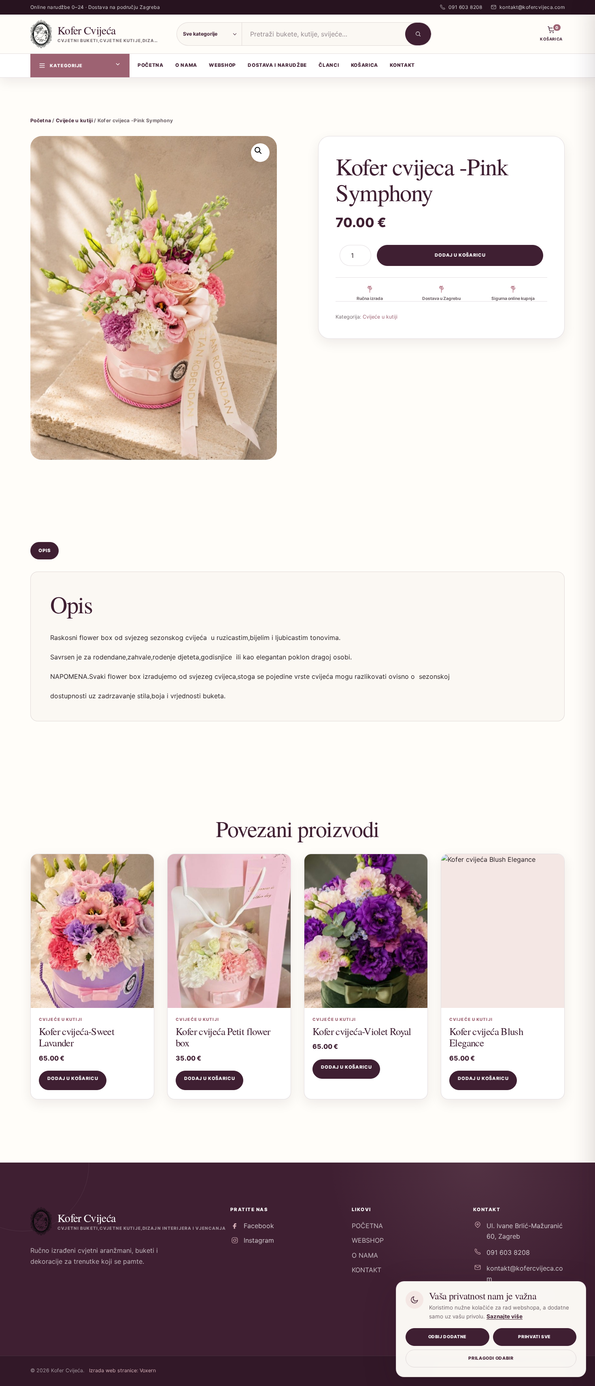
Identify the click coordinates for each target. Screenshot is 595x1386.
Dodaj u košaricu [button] (72, 1078)
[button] (260, 152)
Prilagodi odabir (490, 1358)
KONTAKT (366, 1270)
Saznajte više (505, 1316)
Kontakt (402, 65)
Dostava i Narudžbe (277, 65)
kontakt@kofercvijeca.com (525, 1273)
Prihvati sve (534, 1336)
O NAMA (365, 1255)
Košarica (364, 65)
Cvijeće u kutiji (74, 120)
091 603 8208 (508, 1252)
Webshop (222, 65)
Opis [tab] (44, 550)
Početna (151, 65)
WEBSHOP (368, 1240)
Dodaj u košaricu (460, 255)
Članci (329, 65)
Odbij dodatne (447, 1336)
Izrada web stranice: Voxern (122, 1370)
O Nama (186, 65)
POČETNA (367, 1226)
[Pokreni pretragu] (418, 34)
